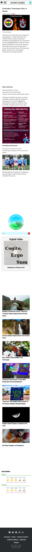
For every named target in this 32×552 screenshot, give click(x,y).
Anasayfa (7, 537)
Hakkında (23, 540)
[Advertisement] (16, 70)
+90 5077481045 (16, 547)
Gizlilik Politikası (12, 540)
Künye (13, 537)
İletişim (16, 542)
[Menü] (5, 3)
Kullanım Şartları (22, 537)
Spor (15, 14)
